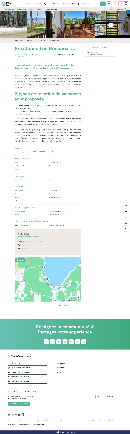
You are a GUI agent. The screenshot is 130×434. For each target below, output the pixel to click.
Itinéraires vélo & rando (21, 381)
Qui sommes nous (23, 420)
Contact (42, 40)
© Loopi (78, 300)
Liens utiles (102, 420)
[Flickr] (71, 341)
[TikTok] (65, 341)
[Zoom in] (78, 292)
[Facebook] (46, 341)
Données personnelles (24, 424)
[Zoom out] (78, 295)
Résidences (39, 9)
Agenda (47, 4)
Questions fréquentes (20, 377)
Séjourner (37, 4)
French (126, 2)
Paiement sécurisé (65, 420)
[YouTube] (83, 341)
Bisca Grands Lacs (9, 9)
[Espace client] (109, 3)
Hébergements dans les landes (25, 9)
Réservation (19, 40)
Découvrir (27, 4)
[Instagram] (58, 341)
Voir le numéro (26, 245)
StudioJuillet (11, 424)
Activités (56, 4)
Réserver (85, 4)
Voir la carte (22, 56)
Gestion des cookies (39, 424)
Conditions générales (50, 420)
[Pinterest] (77, 341)
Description (31, 40)
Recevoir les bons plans (19, 403)
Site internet (25, 248)
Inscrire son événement (21, 368)
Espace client (11, 420)
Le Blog (75, 4)
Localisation (54, 40)
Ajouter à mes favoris (118, 9)
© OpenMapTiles (57, 300)
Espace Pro (15, 363)
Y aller (22, 260)
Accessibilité (92, 420)
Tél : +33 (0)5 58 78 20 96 (17, 399)
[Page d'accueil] (6, 4)
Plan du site (112, 420)
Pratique (66, 4)
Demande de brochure (20, 372)
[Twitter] (52, 341)
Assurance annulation (79, 420)
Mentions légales (36, 420)
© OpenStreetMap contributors (69, 300)
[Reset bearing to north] (78, 297)
